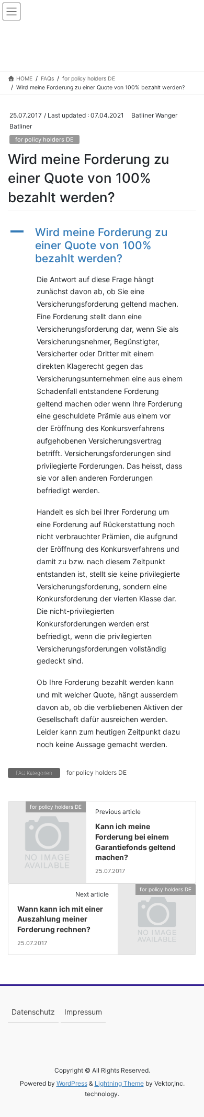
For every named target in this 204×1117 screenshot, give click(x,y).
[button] (102, 245)
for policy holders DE (44, 139)
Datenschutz (33, 1011)
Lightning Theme (119, 1083)
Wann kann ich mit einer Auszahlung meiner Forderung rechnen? (60, 919)
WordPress (71, 1083)
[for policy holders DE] (47, 824)
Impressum (83, 1011)
